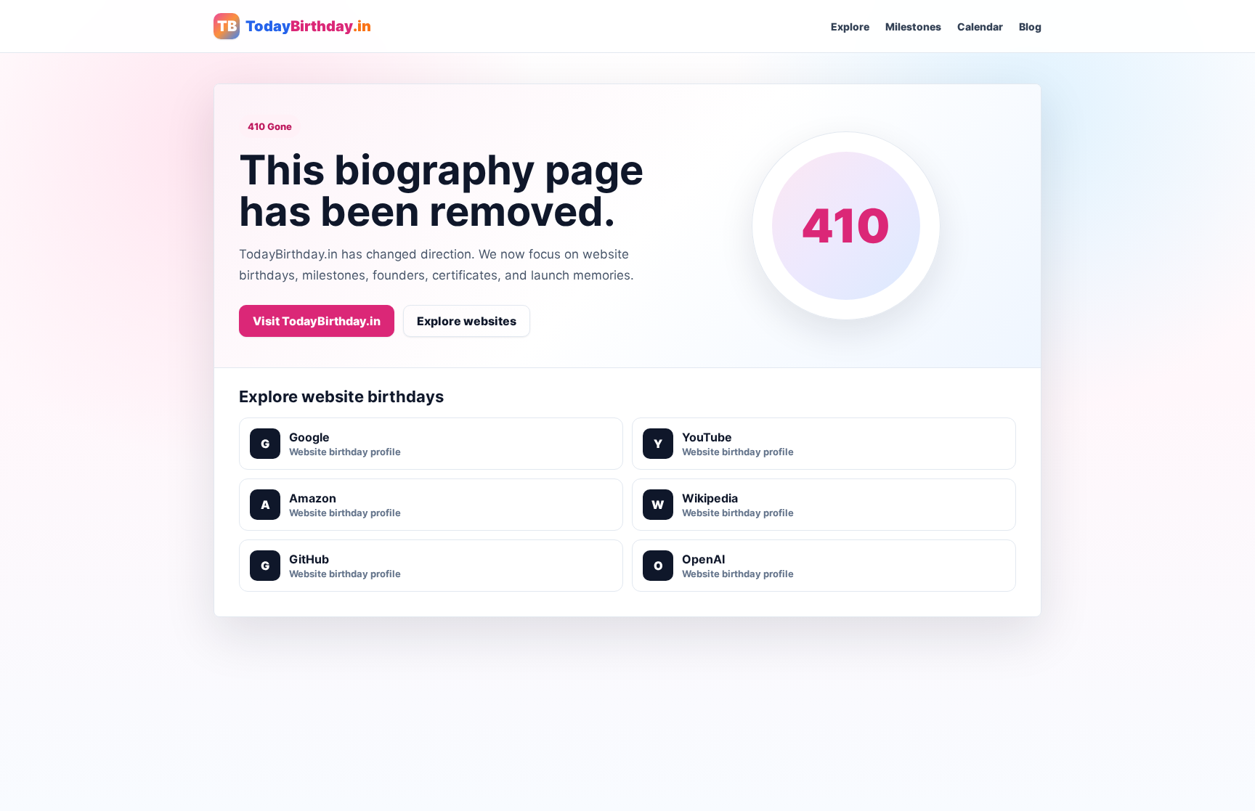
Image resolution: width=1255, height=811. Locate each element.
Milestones (913, 26)
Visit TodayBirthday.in (317, 321)
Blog (1030, 26)
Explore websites (466, 321)
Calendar (980, 26)
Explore (850, 26)
